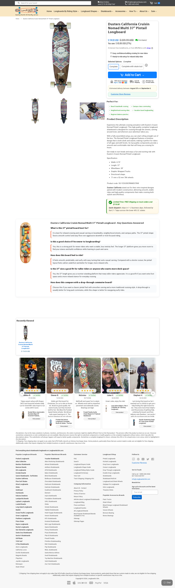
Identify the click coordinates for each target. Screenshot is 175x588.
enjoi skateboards (51, 496)
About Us (144, 11)
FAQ (75, 459)
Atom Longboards (22, 547)
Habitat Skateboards (52, 510)
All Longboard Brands (81, 511)
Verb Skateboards (51, 561)
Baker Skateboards (51, 473)
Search (76, 461)
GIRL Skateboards (51, 501)
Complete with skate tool (132, 66)
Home (49, 11)
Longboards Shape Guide (82, 467)
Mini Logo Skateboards (52, 524)
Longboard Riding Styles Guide (84, 470)
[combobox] (53, 3)
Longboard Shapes (89, 11)
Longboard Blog (79, 502)
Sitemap (76, 518)
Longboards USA (93, 578)
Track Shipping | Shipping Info (84, 478)
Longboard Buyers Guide (82, 464)
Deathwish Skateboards (53, 490)
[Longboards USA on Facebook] (152, 460)
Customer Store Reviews (120, 94)
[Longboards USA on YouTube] (143, 460)
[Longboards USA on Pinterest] (138, 460)
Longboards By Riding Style (66, 11)
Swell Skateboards (51, 555)
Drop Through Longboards (111, 470)
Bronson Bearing (108, 513)
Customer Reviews (139, 463)
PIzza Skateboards (51, 533)
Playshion (19, 558)
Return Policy (78, 496)
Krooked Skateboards (52, 521)
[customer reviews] (132, 37)
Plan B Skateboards (51, 535)
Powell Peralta (49, 538)
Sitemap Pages (79, 521)
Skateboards (106, 11)
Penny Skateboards (51, 530)
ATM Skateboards (51, 470)
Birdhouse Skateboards (52, 478)
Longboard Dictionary (81, 473)
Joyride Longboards (22, 561)
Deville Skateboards (22, 553)
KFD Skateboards (51, 518)
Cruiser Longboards (109, 467)
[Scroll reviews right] (153, 393)
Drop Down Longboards (111, 464)
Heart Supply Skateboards (53, 513)
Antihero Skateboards (52, 467)
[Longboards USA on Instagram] (133, 460)
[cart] (152, 3)
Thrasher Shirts (108, 490)
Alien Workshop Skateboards (54, 461)
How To (132, 11)
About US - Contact (80, 488)
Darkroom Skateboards (52, 484)
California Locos (21, 550)
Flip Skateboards (50, 547)
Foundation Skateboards (53, 498)
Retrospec (19, 564)
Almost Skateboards (51, 464)
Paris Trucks (107, 499)
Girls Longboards (108, 487)
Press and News (79, 505)
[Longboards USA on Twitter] (148, 460)
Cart (156, 3)
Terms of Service (79, 494)
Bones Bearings (108, 515)
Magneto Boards (21, 555)
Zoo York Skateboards (52, 564)
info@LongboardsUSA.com (141, 479)
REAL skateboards (51, 550)
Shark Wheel (20, 567)
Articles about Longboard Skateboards (87, 499)
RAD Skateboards (51, 544)
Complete (114, 66)
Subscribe (137, 497)
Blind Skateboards (51, 476)
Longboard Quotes (80, 508)
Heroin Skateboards (51, 515)
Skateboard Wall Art (109, 478)
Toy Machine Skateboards (53, 558)
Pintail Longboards (109, 459)
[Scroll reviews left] (22, 393)
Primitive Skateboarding (53, 541)
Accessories (120, 11)
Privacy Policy (78, 491)
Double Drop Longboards (111, 473)
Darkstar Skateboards (52, 487)
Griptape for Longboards (111, 484)
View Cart (77, 476)
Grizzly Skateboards (51, 507)
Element (47, 493)
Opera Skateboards (51, 527)
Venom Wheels (108, 510)
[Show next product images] (102, 112)
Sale (153, 11)
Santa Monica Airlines (52, 553)
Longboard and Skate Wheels (113, 481)
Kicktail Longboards (109, 461)
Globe (47, 504)
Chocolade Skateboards (53, 481)
